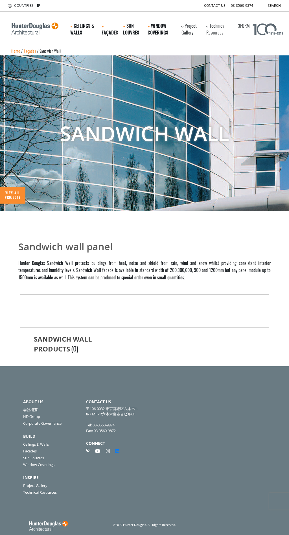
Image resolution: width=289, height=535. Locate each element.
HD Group (31, 416)
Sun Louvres (33, 457)
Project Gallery (189, 29)
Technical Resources (215, 29)
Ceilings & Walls (36, 444)
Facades (30, 451)
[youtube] (100, 451)
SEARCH (274, 5)
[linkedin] (117, 451)
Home (15, 51)
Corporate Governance (42, 423)
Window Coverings (38, 464)
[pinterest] (90, 451)
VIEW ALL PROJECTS (13, 195)
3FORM (244, 25)
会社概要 (30, 409)
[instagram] (110, 451)
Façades (30, 51)
